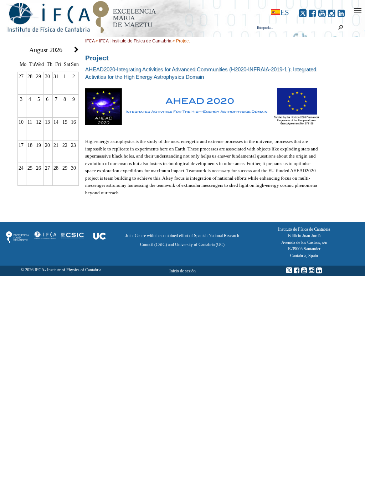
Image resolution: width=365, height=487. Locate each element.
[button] (340, 27)
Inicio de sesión (182, 270)
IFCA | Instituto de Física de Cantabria (135, 41)
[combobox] (296, 28)
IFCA (89, 41)
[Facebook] (312, 13)
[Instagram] (331, 13)
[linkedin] (341, 13)
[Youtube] (322, 13)
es (284, 12)
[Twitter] (303, 13)
